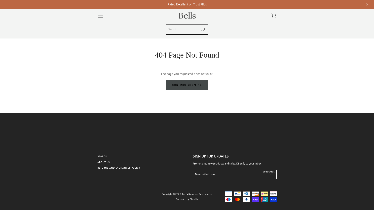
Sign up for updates (211, 156)
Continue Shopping (187, 85)
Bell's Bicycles (190, 194)
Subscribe (269, 172)
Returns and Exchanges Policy (118, 168)
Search (102, 156)
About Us (103, 162)
